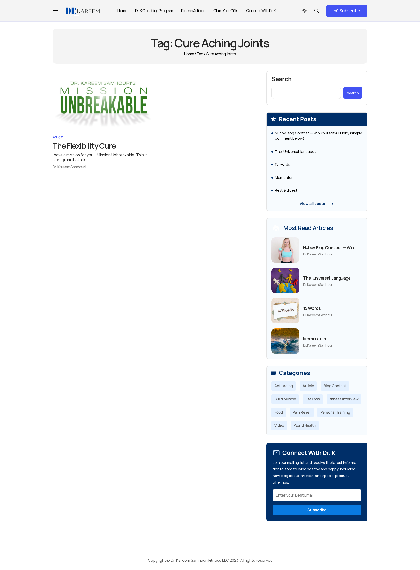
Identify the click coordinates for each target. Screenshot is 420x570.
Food (278, 412)
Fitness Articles (193, 10)
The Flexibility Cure (84, 145)
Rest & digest (286, 190)
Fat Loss (313, 398)
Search (281, 79)
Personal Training (335, 412)
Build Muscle (285, 398)
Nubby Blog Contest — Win (328, 247)
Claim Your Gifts (225, 10)
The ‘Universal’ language (295, 151)
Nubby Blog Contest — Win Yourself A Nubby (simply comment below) (318, 135)
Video (279, 425)
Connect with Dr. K (261, 10)
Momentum (285, 177)
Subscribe (350, 11)
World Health (305, 425)
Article (57, 137)
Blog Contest (335, 385)
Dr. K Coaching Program (154, 10)
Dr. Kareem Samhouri (69, 166)
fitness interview (344, 398)
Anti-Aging (283, 385)
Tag (200, 54)
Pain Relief (302, 412)
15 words (282, 164)
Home (122, 10)
